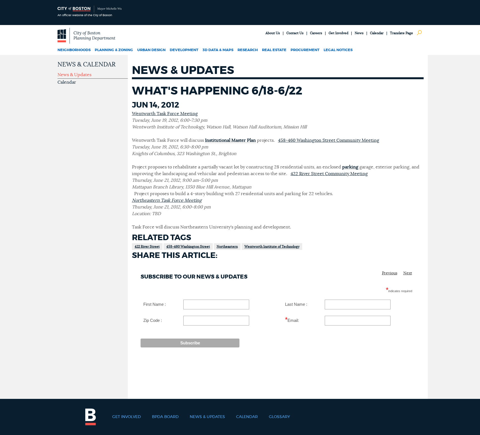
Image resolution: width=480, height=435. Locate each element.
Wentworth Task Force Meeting (165, 113)
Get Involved (338, 33)
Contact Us (295, 33)
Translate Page (401, 33)
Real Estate (274, 50)
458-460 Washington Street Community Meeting (328, 140)
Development (184, 50)
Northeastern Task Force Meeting (167, 200)
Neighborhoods (74, 50)
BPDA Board (165, 417)
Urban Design (151, 50)
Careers (316, 33)
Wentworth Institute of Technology (271, 246)
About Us (273, 33)
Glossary (279, 417)
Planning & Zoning (114, 50)
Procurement (305, 50)
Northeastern (227, 246)
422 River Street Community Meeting (329, 173)
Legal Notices (338, 50)
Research (248, 50)
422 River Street (147, 246)
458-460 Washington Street (188, 246)
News (359, 33)
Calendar (377, 33)
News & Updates (74, 75)
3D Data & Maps (217, 50)
